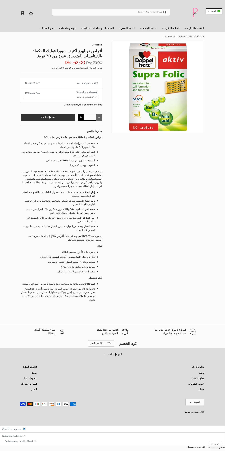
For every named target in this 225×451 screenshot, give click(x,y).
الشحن (85, 68)
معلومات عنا (198, 378)
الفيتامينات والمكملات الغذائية (99, 28)
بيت (202, 36)
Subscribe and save (12, 436)
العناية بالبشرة (172, 28)
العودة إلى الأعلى (114, 354)
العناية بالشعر (128, 28)
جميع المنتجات (47, 28)
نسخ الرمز (94, 343)
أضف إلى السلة (48, 117)
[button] (214, 11)
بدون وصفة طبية (67, 28)
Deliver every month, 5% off (19, 441)
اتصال (201, 389)
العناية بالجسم (150, 28)
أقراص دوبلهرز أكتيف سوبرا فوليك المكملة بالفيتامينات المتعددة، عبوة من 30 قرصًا (180, 36)
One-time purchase (12, 429)
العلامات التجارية (195, 28)
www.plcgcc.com (191, 412)
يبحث (201, 372)
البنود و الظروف (196, 383)
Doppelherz (97, 44)
